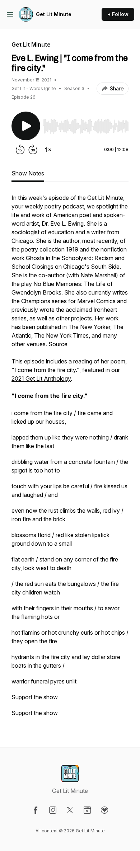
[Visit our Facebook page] (35, 810)
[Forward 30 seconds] (33, 150)
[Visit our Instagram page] (52, 810)
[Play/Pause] (25, 126)
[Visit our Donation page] (104, 810)
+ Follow (118, 14)
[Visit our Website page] (87, 810)
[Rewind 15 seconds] (20, 150)
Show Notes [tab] (27, 173)
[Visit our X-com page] (70, 810)
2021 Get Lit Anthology (41, 378)
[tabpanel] (70, 458)
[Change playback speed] (48, 150)
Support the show (34, 697)
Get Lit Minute (53, 14)
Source (57, 344)
